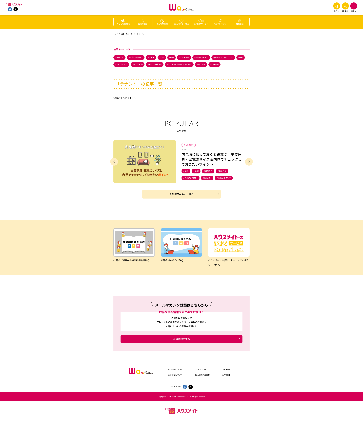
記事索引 (226, 374)
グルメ (151, 57)
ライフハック (121, 64)
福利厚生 (201, 64)
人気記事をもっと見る (181, 194)
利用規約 (226, 369)
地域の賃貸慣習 (155, 64)
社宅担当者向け (136, 57)
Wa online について (176, 369)
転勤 (241, 57)
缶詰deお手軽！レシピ (223, 57)
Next (249, 162)
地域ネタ (120, 57)
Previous (114, 162)
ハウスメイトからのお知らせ (180, 64)
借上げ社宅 (138, 64)
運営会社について (175, 374)
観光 (172, 57)
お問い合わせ (200, 369)
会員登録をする (181, 339)
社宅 (162, 57)
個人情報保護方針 (202, 374)
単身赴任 (215, 64)
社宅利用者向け (201, 57)
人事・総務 (184, 57)
